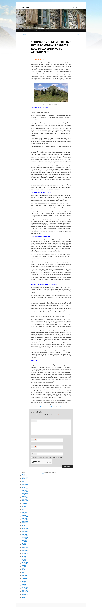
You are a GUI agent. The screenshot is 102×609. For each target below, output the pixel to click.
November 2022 (25, 486)
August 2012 (24, 596)
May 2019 (24, 513)
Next (79, 34)
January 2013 (24, 588)
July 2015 (24, 556)
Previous (24, 34)
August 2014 (24, 565)
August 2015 (24, 555)
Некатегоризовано (44, 406)
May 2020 (24, 506)
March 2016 (24, 546)
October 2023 (24, 478)
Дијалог (37, 30)
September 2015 (25, 553)
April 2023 (24, 480)
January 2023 (24, 483)
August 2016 (24, 541)
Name (34, 440)
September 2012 (25, 594)
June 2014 (24, 568)
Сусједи (43, 30)
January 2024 (24, 475)
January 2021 (24, 499)
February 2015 (25, 562)
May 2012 (24, 599)
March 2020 (24, 509)
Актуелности (24, 30)
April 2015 (24, 560)
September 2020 (25, 502)
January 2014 (24, 575)
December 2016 (25, 535)
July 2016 (24, 543)
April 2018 (24, 527)
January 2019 (24, 518)
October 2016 (24, 538)
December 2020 (25, 500)
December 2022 (25, 484)
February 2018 (25, 528)
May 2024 (24, 474)
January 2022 (24, 490)
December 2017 (25, 531)
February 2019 (25, 516)
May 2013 (24, 582)
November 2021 (25, 493)
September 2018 (25, 522)
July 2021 (24, 494)
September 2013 (25, 580)
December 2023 (25, 477)
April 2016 (24, 544)
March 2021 (24, 496)
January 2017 (24, 534)
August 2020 (24, 503)
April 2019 (24, 515)
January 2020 (24, 512)
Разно (48, 30)
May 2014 (24, 569)
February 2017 (25, 533)
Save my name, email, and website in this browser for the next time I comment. (47, 457)
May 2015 (24, 559)
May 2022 (24, 487)
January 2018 (24, 530)
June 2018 (24, 524)
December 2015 (25, 550)
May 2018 (24, 525)
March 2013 (24, 585)
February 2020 (25, 511)
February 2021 (25, 497)
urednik (50, 406)
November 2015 (25, 552)
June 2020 (24, 505)
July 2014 (24, 566)
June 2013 (24, 581)
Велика (25, 7)
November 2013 (25, 577)
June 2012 (24, 597)
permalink (60, 406)
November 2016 (25, 537)
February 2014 (25, 574)
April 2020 (24, 508)
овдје (43, 473)
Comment (34, 421)
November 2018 (25, 521)
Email (34, 447)
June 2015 (24, 557)
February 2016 (25, 547)
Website (33, 453)
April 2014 (24, 571)
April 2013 (24, 584)
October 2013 (24, 578)
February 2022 (25, 488)
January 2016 (24, 549)
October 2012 (24, 593)
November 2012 (25, 591)
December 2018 (25, 519)
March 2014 (24, 572)
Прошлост (31, 30)
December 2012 (25, 590)
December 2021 (25, 491)
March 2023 (24, 481)
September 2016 (25, 540)
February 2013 (25, 587)
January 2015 (24, 563)
